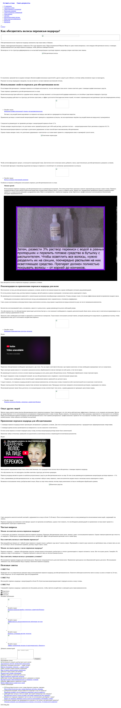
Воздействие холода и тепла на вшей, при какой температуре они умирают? (27, 695)
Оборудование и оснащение (12, 9)
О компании (8, 6)
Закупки (6, 15)
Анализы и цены (9, 8)
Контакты (7, 22)
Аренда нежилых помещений (13, 12)
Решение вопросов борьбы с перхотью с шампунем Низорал (22, 402)
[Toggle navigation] (1, 25)
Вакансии (7, 20)
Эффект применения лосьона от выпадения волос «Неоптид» (26, 645)
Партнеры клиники (10, 11)
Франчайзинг (8, 14)
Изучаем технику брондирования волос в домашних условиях (19, 679)
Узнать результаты (23, 3)
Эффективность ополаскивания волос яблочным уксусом (25, 621)
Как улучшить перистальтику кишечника (13, 670)
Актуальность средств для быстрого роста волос (15, 663)
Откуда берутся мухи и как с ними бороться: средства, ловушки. (23, 689)
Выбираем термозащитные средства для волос (18, 331)
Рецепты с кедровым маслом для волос (19, 633)
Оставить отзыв (9, 3)
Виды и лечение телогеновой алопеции (16, 179)
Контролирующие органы (12, 17)
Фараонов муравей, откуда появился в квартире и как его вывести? (24, 692)
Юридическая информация (12, 19)
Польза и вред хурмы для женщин (11, 673)
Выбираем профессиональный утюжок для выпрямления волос (23, 111)
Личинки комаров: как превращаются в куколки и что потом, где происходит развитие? (30, 702)
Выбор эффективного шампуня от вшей (13, 683)
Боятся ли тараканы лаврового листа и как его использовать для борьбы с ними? (28, 698)
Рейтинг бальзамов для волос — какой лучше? (15, 667)
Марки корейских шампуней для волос (12, 676)
